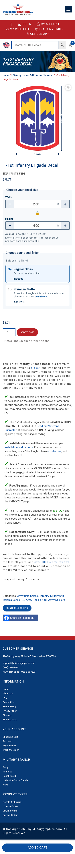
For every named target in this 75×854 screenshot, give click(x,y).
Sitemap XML (10, 719)
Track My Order (51, 29)
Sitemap (7, 715)
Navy (5, 784)
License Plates (10, 806)
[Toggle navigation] (68, 9)
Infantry (44, 596)
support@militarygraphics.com (19, 663)
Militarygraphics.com (47, 829)
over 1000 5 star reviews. (52, 562)
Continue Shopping (17, 608)
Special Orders (10, 815)
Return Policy (9, 706)
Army (5, 767)
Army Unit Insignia (28, 596)
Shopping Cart (10, 737)
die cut (36, 367)
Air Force (7, 771)
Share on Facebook (22, 617)
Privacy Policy (10, 710)
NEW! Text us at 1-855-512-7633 (19, 671)
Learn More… (41, 296)
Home (6, 75)
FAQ (5, 697)
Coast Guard (9, 776)
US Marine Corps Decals (15, 780)
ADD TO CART (27, 332)
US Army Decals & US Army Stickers (31, 75)
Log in (26, 24)
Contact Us (8, 702)
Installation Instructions (19, 447)
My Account (50, 24)
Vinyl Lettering (10, 810)
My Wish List (19, 29)
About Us (8, 693)
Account (7, 741)
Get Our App (39, 33)
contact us (54, 451)
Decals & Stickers (12, 802)
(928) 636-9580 (10, 667)
